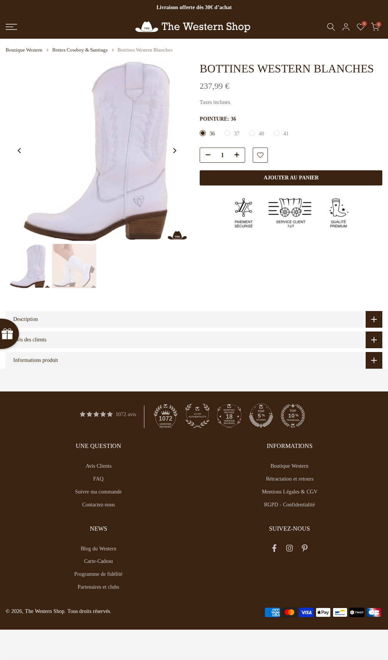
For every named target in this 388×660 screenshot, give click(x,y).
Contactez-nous (98, 505)
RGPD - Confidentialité (289, 505)
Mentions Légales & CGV (290, 492)
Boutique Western (24, 49)
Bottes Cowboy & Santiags (80, 49)
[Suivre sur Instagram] (289, 550)
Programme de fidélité (98, 574)
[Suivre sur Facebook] (274, 550)
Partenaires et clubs (98, 587)
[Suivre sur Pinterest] (304, 550)
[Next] (174, 150)
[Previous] (19, 150)
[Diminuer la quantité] (205, 155)
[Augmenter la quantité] (239, 155)
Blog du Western (98, 549)
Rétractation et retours (289, 479)
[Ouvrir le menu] (65, 27)
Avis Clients (98, 466)
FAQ (98, 479)
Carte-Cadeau (98, 561)
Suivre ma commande (98, 492)
